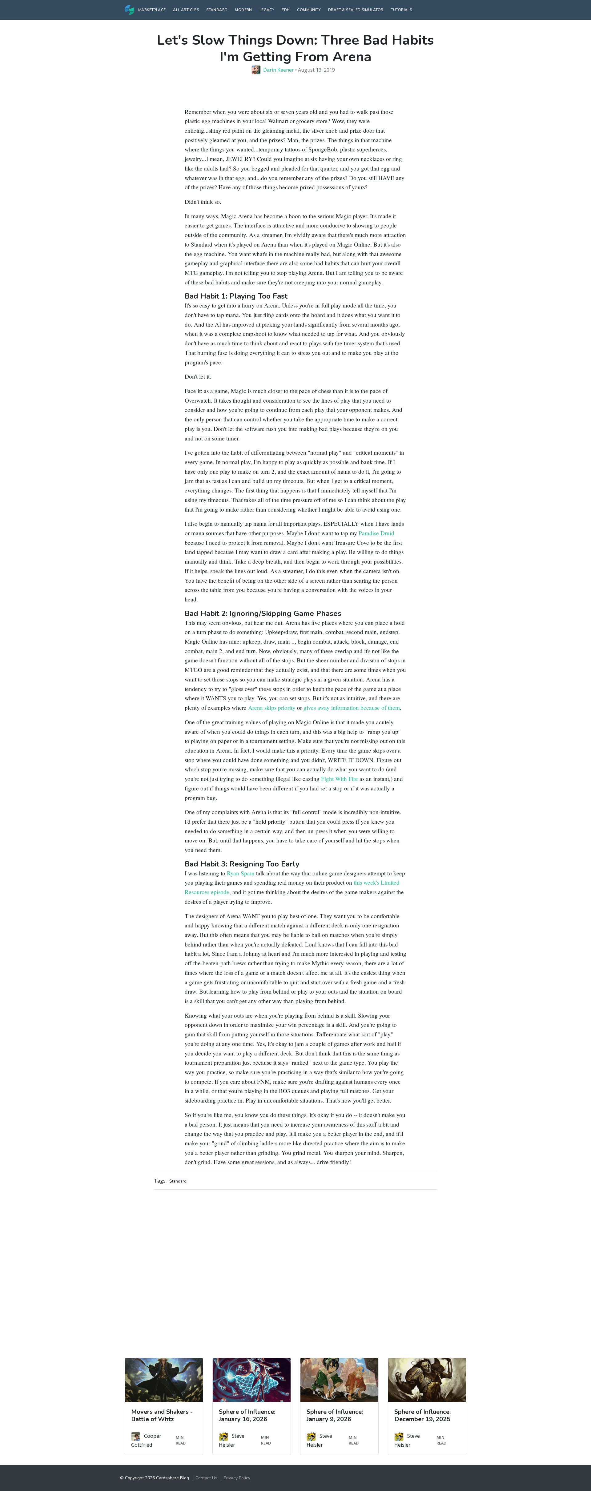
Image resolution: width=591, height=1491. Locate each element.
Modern (243, 9)
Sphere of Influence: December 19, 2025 (422, 1415)
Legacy (266, 9)
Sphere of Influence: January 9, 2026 (335, 1415)
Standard (216, 9)
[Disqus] (295, 1271)
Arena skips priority (272, 707)
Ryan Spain (241, 873)
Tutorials (401, 9)
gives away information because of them (352, 707)
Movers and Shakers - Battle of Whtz (162, 1415)
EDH (286, 9)
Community (309, 9)
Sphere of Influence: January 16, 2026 (247, 1415)
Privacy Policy (237, 1478)
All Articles (186, 9)
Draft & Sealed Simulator (356, 9)
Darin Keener (278, 69)
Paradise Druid (376, 533)
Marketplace (152, 9)
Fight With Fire (339, 778)
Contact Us (206, 1478)
